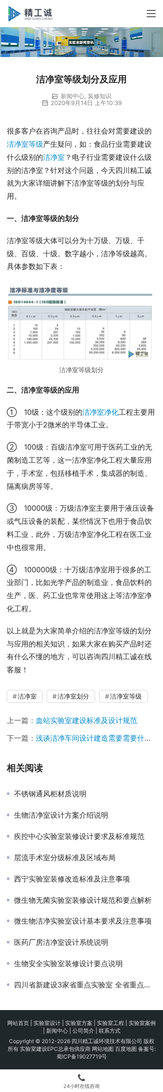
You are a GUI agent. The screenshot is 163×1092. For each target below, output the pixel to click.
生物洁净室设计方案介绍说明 (61, 815)
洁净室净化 (100, 412)
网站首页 (18, 1023)
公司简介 (83, 1030)
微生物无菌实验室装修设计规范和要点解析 (83, 900)
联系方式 (109, 1030)
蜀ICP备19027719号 (82, 1056)
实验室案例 (142, 1023)
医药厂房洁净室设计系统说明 (61, 942)
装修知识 (99, 96)
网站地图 (103, 1048)
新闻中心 (72, 96)
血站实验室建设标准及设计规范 (86, 720)
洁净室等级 (25, 143)
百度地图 (126, 1048)
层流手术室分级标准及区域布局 (64, 857)
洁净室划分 (73, 696)
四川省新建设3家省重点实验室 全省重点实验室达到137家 (85, 985)
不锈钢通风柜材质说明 (50, 794)
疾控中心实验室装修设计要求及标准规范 (79, 836)
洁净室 (54, 157)
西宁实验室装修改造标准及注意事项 (72, 879)
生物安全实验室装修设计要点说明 (68, 963)
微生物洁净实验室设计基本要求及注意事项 (83, 921)
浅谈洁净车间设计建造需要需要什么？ (97, 737)
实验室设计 (47, 1023)
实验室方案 (78, 1023)
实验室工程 (110, 1023)
